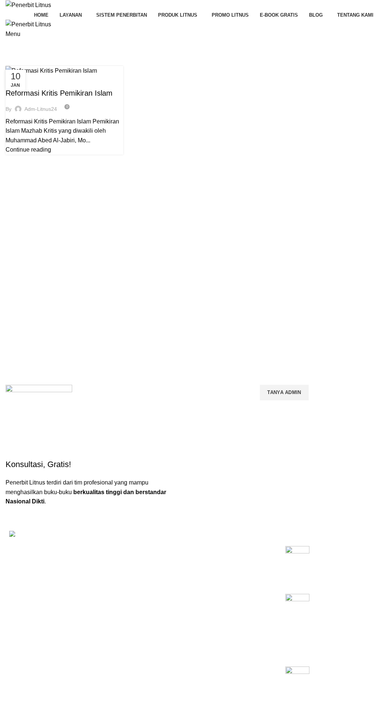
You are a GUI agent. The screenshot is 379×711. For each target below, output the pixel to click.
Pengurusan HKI (212, 586)
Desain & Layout (212, 636)
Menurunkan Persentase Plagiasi (232, 624)
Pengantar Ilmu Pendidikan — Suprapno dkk (335, 558)
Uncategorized (29, 80)
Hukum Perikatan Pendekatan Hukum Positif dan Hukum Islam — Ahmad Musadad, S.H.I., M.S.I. (341, 618)
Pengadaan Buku (213, 598)
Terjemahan (207, 649)
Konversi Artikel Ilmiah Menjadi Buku (229, 569)
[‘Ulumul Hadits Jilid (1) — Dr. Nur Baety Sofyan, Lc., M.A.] (297, 685)
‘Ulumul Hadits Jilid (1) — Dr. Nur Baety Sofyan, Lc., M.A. (340, 678)
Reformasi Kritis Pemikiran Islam (59, 93)
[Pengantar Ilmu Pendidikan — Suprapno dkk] (297, 564)
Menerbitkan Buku (214, 553)
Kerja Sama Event (214, 611)
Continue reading (28, 149)
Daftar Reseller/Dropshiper (224, 662)
